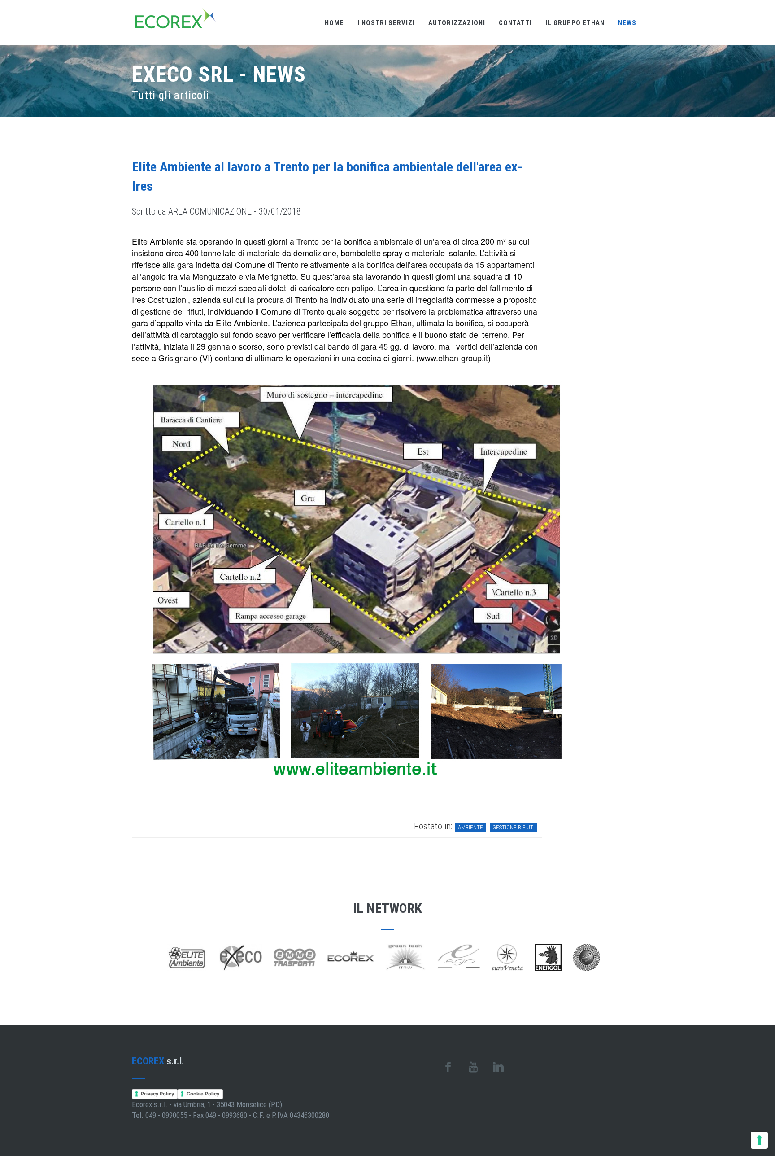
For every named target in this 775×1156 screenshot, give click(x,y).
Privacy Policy (157, 1093)
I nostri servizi (386, 23)
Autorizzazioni (456, 23)
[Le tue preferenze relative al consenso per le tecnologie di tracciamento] (759, 1140)
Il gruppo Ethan (575, 23)
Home (334, 23)
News (627, 23)
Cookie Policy (203, 1093)
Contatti (515, 23)
